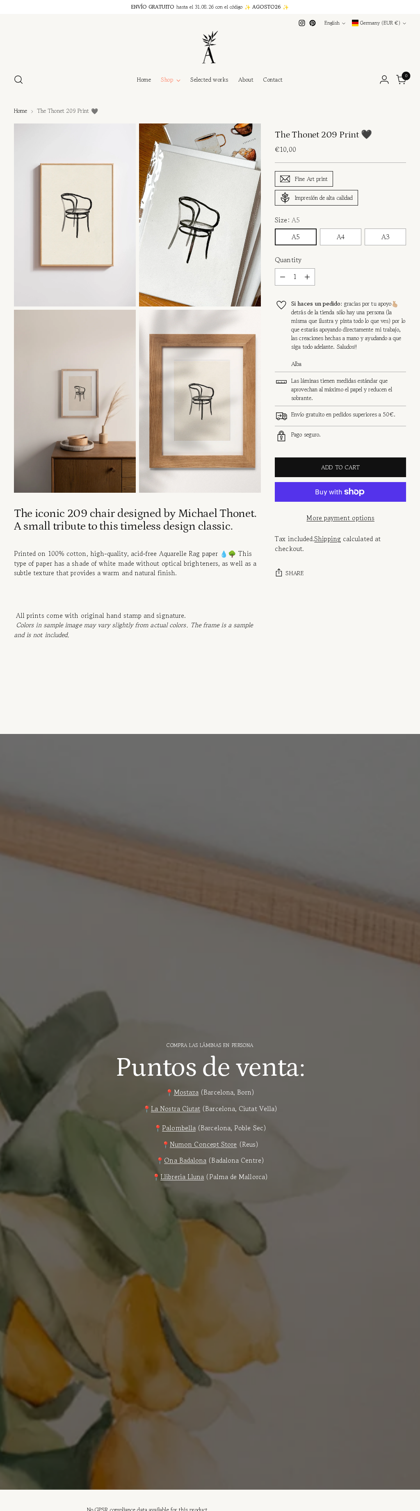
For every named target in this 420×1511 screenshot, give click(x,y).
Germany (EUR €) (380, 23)
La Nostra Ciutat (175, 1108)
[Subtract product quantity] (282, 277)
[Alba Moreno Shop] (210, 47)
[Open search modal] (18, 79)
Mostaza (186, 1092)
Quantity (288, 260)
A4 (341, 237)
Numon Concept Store (203, 1144)
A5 (296, 237)
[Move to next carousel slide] (399, 714)
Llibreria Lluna (182, 1177)
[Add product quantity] (307, 277)
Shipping (327, 539)
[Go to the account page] (384, 79)
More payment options (340, 518)
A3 (385, 237)
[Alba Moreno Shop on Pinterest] (312, 23)
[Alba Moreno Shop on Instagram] (302, 23)
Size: (287, 220)
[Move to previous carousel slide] (380, 714)
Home (20, 111)
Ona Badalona (185, 1160)
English (332, 23)
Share (294, 573)
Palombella (179, 1128)
